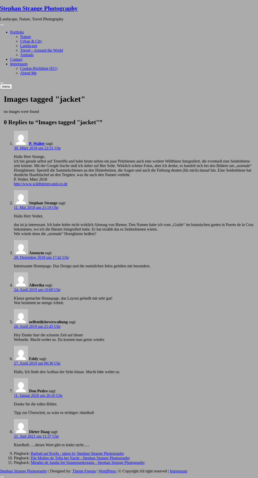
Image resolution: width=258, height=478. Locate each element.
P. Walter (37, 143)
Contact (16, 59)
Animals (27, 55)
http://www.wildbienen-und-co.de (41, 184)
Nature (25, 37)
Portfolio (17, 32)
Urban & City (31, 41)
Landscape (28, 46)
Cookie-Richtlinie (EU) (38, 68)
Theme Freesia (84, 471)
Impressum (18, 64)
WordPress (107, 471)
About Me (28, 73)
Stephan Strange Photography (39, 8)
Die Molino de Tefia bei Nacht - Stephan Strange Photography (80, 458)
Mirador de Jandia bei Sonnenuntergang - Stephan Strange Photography (88, 462)
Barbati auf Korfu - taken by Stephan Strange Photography (77, 453)
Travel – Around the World (41, 50)
